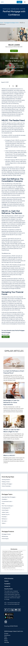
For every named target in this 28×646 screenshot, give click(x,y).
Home (1, 22)
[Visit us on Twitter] (9, 609)
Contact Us (7, 586)
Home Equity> (5, 538)
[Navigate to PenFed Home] (2, 2)
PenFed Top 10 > (6, 514)
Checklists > (5, 499)
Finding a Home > (6, 481)
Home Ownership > (6, 486)
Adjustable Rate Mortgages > (9, 497)
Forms (6, 640)
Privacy (6, 633)
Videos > (4, 523)
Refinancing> (5, 536)
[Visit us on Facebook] (5, 609)
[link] (16, 86)
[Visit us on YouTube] (16, 609)
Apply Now (14, 50)
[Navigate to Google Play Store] (9, 617)
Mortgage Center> (6, 534)
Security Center (8, 588)
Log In (19, 2)
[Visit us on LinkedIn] (12, 609)
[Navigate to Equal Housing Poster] (5, 621)
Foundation (7, 583)
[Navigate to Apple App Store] (9, 614)
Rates (5, 638)
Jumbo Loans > (5, 512)
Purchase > (4, 516)
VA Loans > (4, 521)
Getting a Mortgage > (7, 484)
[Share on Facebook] (9, 86)
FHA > (3, 503)
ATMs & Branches (8, 578)
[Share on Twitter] (13, 86)
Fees (5, 637)
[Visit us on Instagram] (19, 609)
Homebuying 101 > (6, 508)
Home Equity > (5, 510)
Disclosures (7, 635)
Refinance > (5, 519)
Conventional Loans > (7, 501)
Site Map (6, 642)
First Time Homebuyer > (8, 505)
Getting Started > (6, 479)
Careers (6, 581)
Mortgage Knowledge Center (11, 22)
